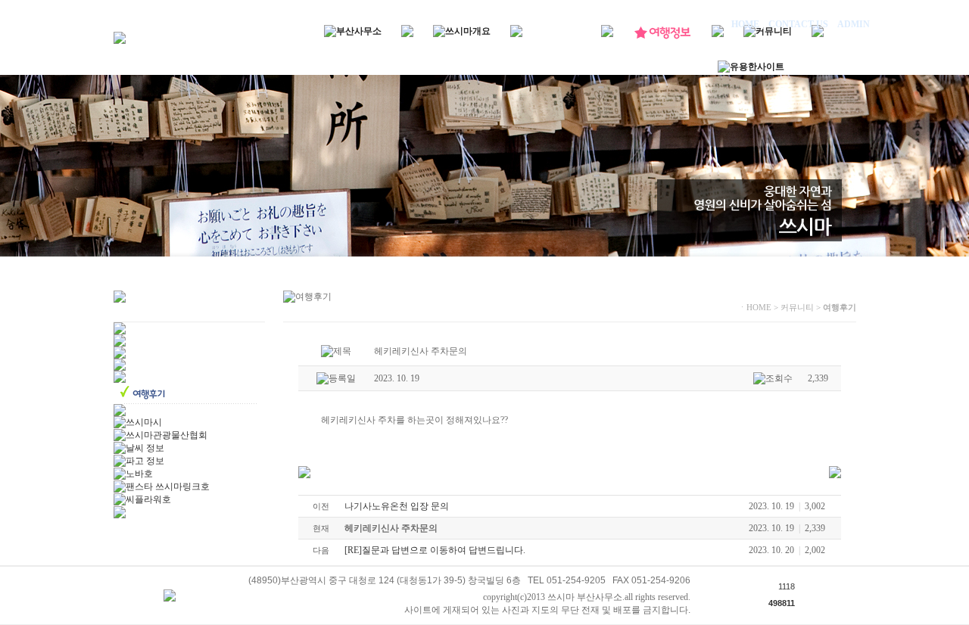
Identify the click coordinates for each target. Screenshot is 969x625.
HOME (746, 24)
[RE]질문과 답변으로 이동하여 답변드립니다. (434, 550)
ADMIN (852, 24)
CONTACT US (798, 24)
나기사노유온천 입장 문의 (396, 506)
